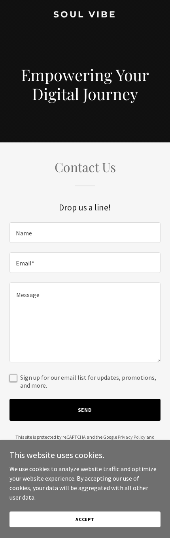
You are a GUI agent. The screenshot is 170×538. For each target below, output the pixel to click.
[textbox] (85, 232)
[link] (85, 15)
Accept (85, 519)
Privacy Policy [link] (131, 437)
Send (85, 409)
